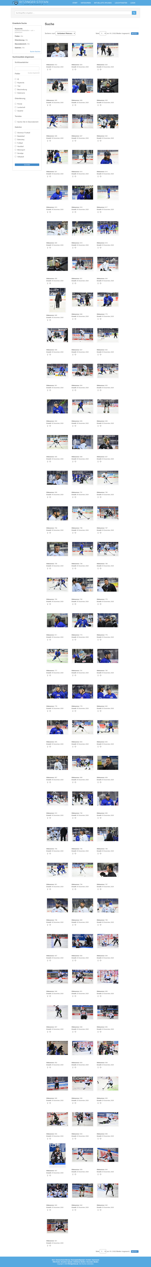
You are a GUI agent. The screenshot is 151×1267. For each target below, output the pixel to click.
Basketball (21, 136)
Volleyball (20, 157)
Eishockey (20, 139)
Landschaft (21, 107)
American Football (23, 132)
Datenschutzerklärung (63, 1260)
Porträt (19, 104)
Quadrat (20, 111)
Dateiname (21, 93)
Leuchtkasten (121, 3)
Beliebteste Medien (80, 1262)
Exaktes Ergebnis (32, 73)
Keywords (20, 82)
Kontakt (88, 1260)
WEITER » (135, 33)
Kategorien (86, 3)
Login (132, 3)
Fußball (20, 143)
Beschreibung (22, 89)
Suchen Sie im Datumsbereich (27, 122)
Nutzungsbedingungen (78, 1260)
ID (18, 79)
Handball (20, 146)
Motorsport (21, 150)
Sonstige (20, 153)
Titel (18, 86)
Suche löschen (35, 51)
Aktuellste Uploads (103, 3)
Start (75, 3)
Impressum (95, 1260)
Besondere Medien (92, 1262)
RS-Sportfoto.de (73, 1264)
